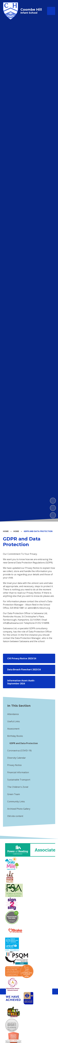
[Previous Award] (3, 991)
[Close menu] (51, 11)
